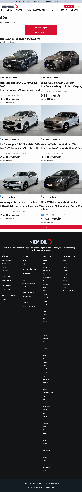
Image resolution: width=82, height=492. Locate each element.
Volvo (44, 470)
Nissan (45, 409)
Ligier (44, 376)
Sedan (65, 277)
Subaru (45, 453)
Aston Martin (47, 277)
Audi (44, 281)
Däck (24, 280)
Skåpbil (66, 281)
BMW (44, 287)
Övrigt (65, 274)
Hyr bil (28, 10)
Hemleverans (26, 287)
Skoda (45, 443)
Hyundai (45, 338)
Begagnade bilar (7, 260)
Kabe (44, 355)
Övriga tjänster (39, 10)
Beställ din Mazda (7, 264)
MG (44, 396)
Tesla (44, 460)
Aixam (45, 267)
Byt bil (24, 260)
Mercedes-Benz (48, 392)
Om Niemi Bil (6, 290)
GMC (44, 331)
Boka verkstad (6, 280)
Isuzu (44, 342)
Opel (44, 413)
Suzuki (45, 457)
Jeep (44, 352)
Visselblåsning (42, 483)
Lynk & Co (46, 379)
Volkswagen (46, 467)
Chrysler (45, 301)
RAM (44, 426)
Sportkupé (67, 284)
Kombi (65, 267)
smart (44, 447)
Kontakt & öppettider (29, 306)
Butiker (64, 10)
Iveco (44, 345)
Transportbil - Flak (69, 291)
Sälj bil (9, 10)
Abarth (45, 260)
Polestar (45, 420)
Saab (44, 437)
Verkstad (74, 10)
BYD (44, 291)
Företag (19, 10)
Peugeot (45, 416)
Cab (65, 260)
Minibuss (66, 270)
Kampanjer (69, 6)
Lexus (45, 372)
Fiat (44, 325)
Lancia (45, 365)
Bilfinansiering (26, 273)
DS (44, 318)
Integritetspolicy (29, 483)
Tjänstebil (5, 270)
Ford (44, 328)
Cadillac (45, 294)
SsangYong (46, 450)
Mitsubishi (46, 403)
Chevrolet (46, 298)
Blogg (4, 299)
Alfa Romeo (46, 270)
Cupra (45, 308)
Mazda (45, 389)
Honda (45, 335)
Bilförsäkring (26, 277)
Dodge (45, 314)
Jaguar (45, 348)
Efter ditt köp (54, 483)
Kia (44, 359)
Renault (45, 430)
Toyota (45, 464)
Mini (44, 399)
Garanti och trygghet (28, 283)
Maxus (45, 386)
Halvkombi (67, 264)
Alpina (45, 274)
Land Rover (46, 369)
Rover (45, 433)
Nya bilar (4, 267)
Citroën (45, 304)
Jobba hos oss (54, 10)
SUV (65, 287)
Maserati (45, 382)
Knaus (45, 362)
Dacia (44, 311)
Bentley (45, 284)
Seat (44, 440)
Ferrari (45, 321)
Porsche (45, 423)
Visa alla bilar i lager (7, 42)
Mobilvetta (46, 406)
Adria (44, 264)
